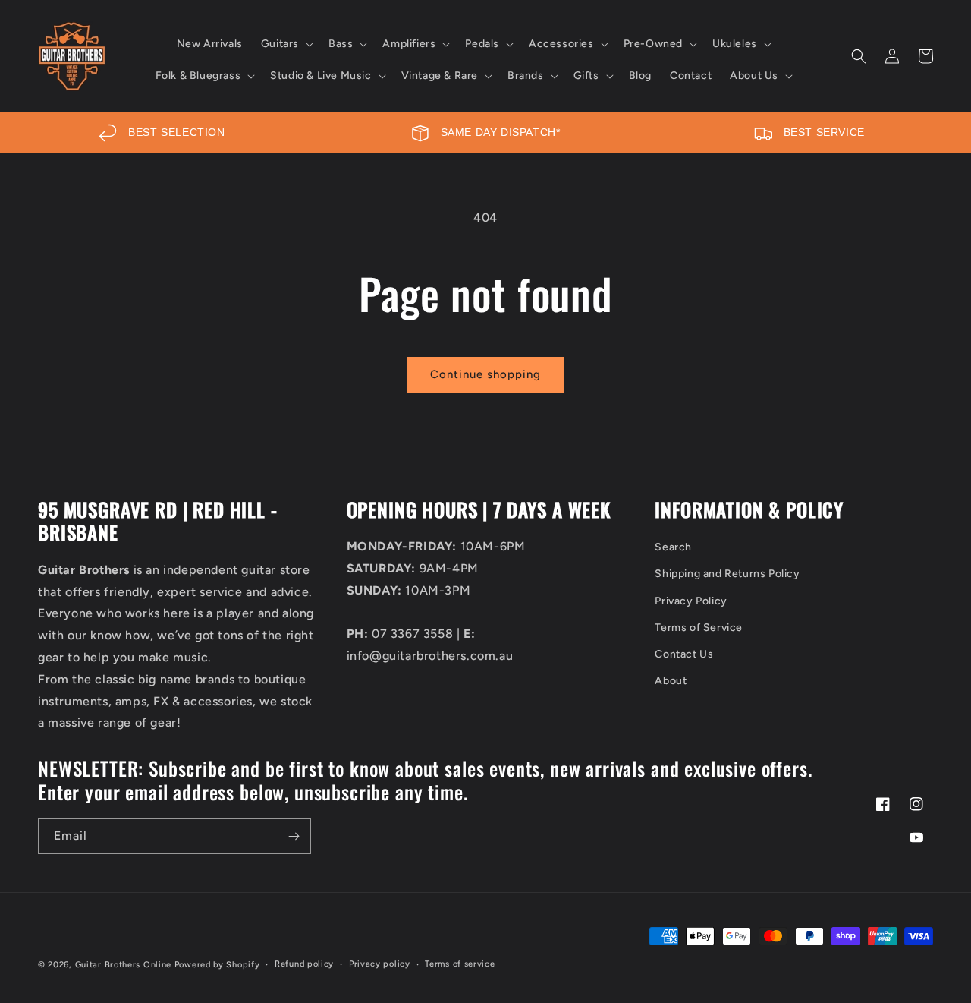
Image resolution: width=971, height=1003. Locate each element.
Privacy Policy (691, 601)
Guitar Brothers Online (123, 965)
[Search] (858, 56)
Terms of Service (699, 627)
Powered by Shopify (217, 965)
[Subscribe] (293, 836)
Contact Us (684, 654)
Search (673, 547)
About (671, 680)
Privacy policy (379, 964)
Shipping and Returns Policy (727, 573)
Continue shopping (485, 374)
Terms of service (460, 964)
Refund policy (304, 964)
